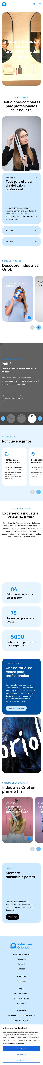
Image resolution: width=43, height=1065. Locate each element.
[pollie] (32, 418)
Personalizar (21, 1054)
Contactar (12, 917)
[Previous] (32, 327)
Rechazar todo (21, 1060)
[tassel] (21, 418)
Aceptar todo (21, 1048)
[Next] (38, 327)
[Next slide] (40, 418)
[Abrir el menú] (40, 4)
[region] (21, 1044)
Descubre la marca (12, 398)
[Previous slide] (3, 418)
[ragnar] (11, 418)
